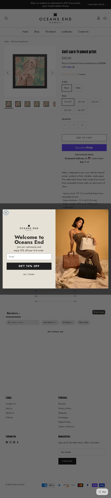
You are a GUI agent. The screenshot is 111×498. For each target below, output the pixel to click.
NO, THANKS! (29, 274)
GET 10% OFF (28, 266)
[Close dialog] (6, 212)
